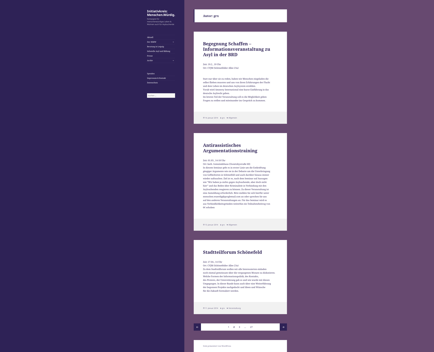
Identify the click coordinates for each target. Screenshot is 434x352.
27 (252, 326)
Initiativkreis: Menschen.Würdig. (161, 13)
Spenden (151, 73)
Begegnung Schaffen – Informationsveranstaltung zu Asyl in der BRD (236, 49)
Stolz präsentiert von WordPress (217, 346)
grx (223, 118)
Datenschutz (152, 82)
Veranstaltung (235, 308)
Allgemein (233, 118)
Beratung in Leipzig (155, 46)
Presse (150, 56)
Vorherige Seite (197, 327)
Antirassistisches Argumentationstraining (230, 148)
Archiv (150, 60)
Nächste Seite (283, 327)
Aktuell (150, 37)
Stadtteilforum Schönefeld (232, 252)
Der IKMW (151, 42)
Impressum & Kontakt (156, 78)
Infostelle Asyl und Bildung (158, 51)
